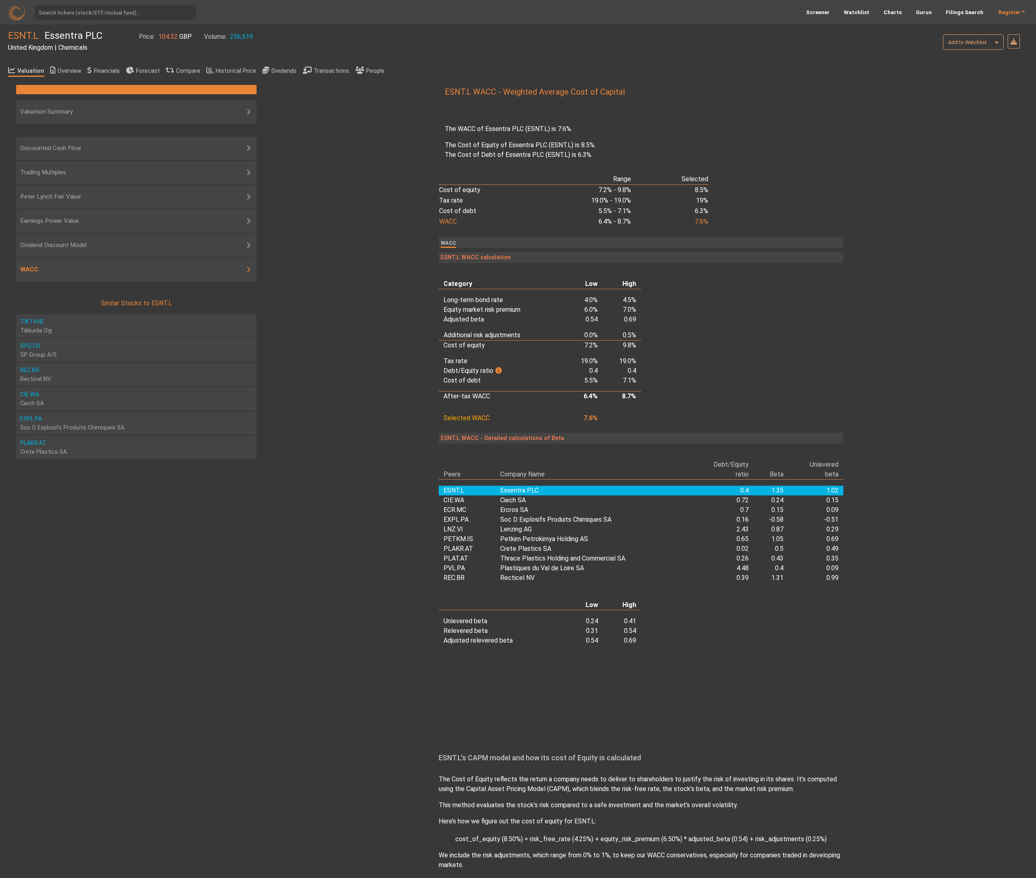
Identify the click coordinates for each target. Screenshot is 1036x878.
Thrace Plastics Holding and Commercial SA (562, 558)
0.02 (742, 548)
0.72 (742, 500)
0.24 (777, 500)
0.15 (832, 500)
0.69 (832, 539)
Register (1009, 12)
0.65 (742, 539)
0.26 (742, 558)
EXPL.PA (456, 519)
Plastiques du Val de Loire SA (542, 568)
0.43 (777, 558)
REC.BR (454, 578)
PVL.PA (454, 568)
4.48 (742, 568)
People (375, 71)
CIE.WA (454, 500)
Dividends (284, 71)
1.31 (777, 578)
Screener (818, 12)
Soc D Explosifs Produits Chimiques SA (555, 519)
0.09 (832, 510)
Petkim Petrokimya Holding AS (544, 539)
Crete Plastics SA (525, 548)
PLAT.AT (456, 558)
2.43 (742, 529)
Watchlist (856, 12)
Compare (188, 71)
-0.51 (831, 519)
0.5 (779, 548)
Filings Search (964, 12)
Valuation (30, 71)
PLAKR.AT (458, 548)
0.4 (779, 568)
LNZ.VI (453, 529)
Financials (107, 71)
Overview (69, 71)
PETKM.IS (458, 539)
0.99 (832, 578)
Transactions (331, 71)
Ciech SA (513, 500)
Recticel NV (517, 578)
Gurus (924, 12)
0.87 (777, 529)
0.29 (832, 529)
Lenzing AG (516, 529)
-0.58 (776, 519)
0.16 (742, 519)
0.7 (744, 510)
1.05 (777, 539)
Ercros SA (514, 510)
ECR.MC (455, 510)
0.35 (832, 558)
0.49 (832, 548)
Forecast (148, 71)
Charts (892, 12)
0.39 (742, 578)
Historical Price (236, 71)
